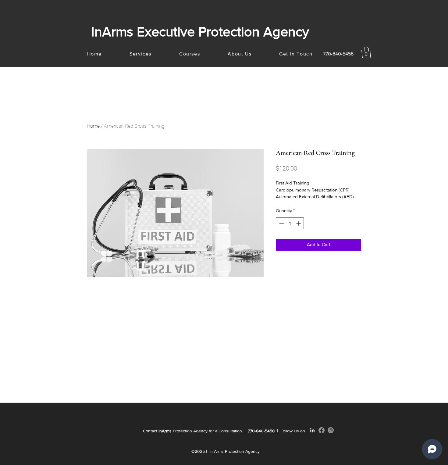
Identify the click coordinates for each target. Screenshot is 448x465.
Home (93, 126)
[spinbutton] (290, 223)
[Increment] (299, 223)
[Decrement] (281, 223)
